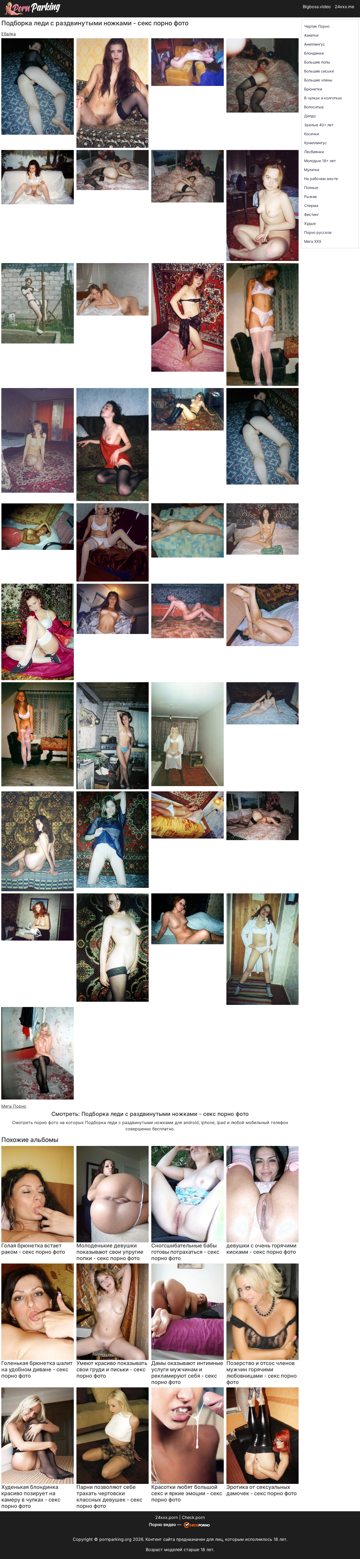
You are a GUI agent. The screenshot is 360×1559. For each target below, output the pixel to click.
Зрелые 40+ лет (318, 125)
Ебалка (8, 33)
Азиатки (311, 35)
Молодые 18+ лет (320, 160)
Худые (310, 223)
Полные (311, 187)
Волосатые (314, 107)
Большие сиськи (319, 71)
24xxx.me (344, 6)
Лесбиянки (314, 151)
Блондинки (314, 53)
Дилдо (310, 116)
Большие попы (317, 62)
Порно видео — (165, 1524)
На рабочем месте (321, 178)
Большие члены (318, 80)
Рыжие (310, 196)
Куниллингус (315, 143)
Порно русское (318, 232)
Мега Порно (13, 1106)
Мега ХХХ (312, 241)
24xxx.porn (166, 1517)
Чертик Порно (316, 26)
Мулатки (311, 169)
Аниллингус (314, 44)
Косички (311, 134)
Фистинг (311, 214)
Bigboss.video (317, 6)
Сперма (311, 205)
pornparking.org (115, 1539)
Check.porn (193, 1517)
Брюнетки (313, 89)
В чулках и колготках (323, 98)
